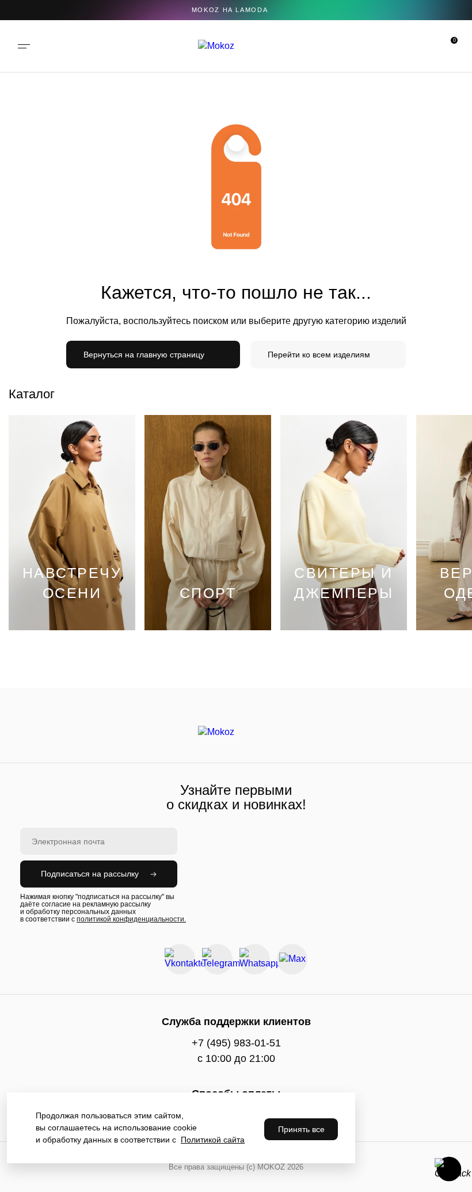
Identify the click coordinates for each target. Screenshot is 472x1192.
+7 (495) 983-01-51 (236, 1043)
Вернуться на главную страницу (143, 354)
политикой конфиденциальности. (131, 919)
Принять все (301, 1129)
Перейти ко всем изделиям (319, 354)
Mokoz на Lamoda (230, 9)
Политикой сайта (213, 1139)
